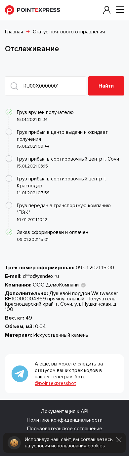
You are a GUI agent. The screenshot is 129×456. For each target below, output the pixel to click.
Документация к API (64, 411)
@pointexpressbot (55, 383)
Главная (14, 32)
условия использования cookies (68, 446)
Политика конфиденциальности (65, 420)
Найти (106, 86)
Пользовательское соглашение (64, 428)
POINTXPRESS (38, 10)
